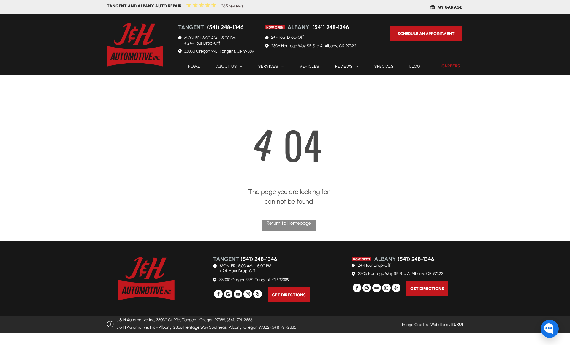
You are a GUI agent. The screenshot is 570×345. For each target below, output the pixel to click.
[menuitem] (192, 66)
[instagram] (247, 295)
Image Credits (415, 324)
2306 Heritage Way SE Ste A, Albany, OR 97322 (314, 45)
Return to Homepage (289, 223)
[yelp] (257, 295)
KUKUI (457, 324)
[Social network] (228, 295)
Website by (440, 324)
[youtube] (238, 295)
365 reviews (232, 6)
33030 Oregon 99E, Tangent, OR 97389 (219, 51)
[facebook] (218, 295)
